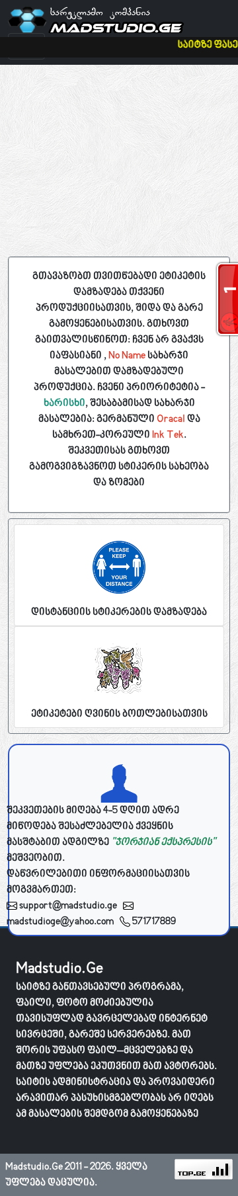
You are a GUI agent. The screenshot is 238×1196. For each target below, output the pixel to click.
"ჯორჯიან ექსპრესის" (163, 842)
